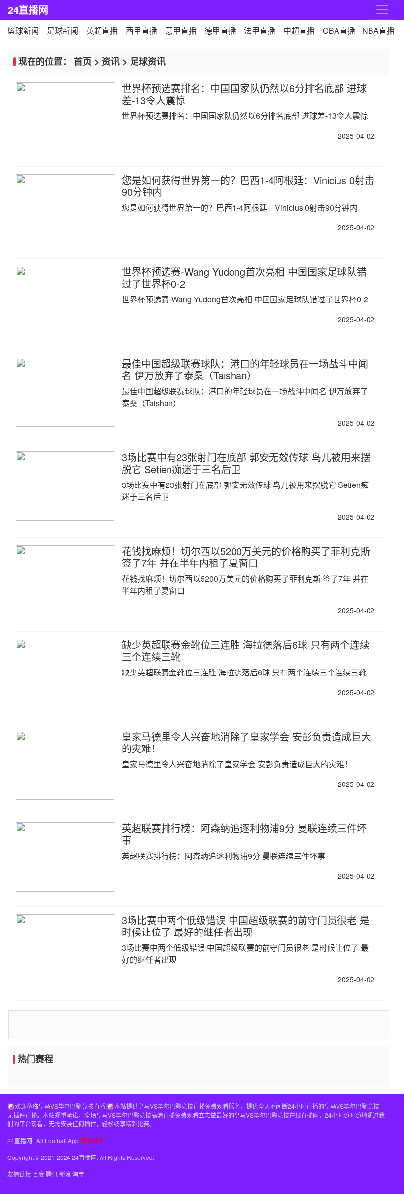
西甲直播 (141, 30)
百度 (38, 1174)
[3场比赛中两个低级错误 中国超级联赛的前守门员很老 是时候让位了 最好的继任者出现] (65, 948)
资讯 (111, 61)
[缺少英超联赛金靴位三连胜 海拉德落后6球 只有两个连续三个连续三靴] (65, 673)
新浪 (65, 1174)
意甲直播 (181, 30)
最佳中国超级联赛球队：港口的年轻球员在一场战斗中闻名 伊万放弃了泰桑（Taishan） (245, 369)
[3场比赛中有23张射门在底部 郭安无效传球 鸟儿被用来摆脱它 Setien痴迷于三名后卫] (65, 486)
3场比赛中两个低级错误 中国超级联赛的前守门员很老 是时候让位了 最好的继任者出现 (246, 926)
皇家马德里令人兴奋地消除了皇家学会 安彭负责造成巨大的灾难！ (246, 742)
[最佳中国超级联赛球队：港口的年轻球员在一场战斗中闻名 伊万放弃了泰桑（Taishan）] (65, 392)
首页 (83, 61)
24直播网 (28, 9)
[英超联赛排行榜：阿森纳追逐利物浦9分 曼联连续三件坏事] (65, 857)
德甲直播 (220, 30)
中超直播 (299, 30)
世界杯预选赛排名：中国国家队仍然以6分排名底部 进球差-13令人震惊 (244, 94)
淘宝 (78, 1174)
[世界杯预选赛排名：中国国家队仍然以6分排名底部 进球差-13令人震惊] (65, 116)
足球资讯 (148, 61)
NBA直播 (378, 30)
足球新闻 (62, 30)
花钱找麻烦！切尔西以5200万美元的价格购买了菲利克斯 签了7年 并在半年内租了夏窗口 (246, 557)
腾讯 (52, 1174)
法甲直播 (259, 30)
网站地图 (92, 1140)
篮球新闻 (23, 30)
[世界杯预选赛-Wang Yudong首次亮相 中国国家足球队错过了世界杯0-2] (65, 300)
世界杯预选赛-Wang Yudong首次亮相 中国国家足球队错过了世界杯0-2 (244, 277)
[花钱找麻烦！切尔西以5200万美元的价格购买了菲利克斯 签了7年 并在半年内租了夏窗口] (65, 579)
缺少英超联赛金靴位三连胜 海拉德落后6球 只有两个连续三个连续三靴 (246, 650)
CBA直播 (339, 30)
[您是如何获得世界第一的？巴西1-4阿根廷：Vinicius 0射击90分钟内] (65, 208)
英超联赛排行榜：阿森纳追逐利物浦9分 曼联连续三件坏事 (244, 834)
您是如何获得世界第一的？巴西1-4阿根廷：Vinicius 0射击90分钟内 (248, 186)
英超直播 (102, 30)
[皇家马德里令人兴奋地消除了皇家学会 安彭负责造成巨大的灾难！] (65, 765)
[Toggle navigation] (382, 10)
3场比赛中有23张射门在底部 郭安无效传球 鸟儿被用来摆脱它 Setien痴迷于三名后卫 (246, 463)
